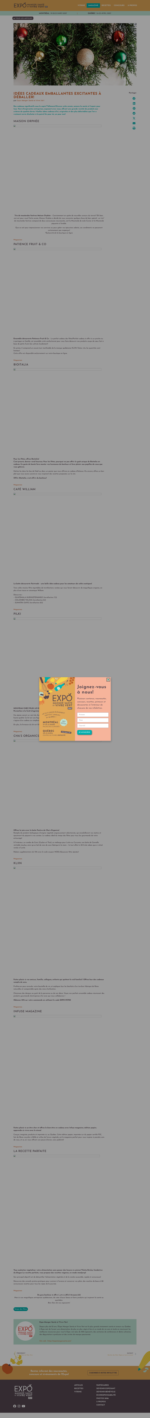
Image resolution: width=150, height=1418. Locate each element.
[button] (108, 679)
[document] (75, 709)
